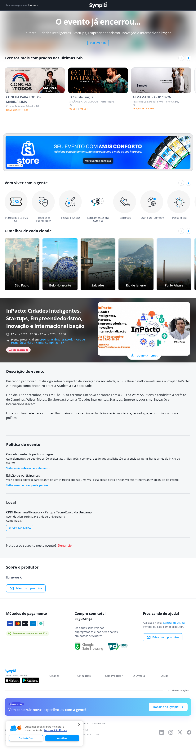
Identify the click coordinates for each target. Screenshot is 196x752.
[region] (44, 733)
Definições (26, 738)
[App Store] (12, 680)
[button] (16, 728)
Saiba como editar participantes (27, 485)
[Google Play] (30, 680)
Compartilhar (147, 355)
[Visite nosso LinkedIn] (161, 732)
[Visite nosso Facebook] (189, 732)
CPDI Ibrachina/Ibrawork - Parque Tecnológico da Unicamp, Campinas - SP (48, 341)
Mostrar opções (180, 690)
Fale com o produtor (29, 588)
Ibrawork (33, 5)
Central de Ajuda (174, 623)
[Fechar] (79, 724)
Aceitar (62, 738)
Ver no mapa (21, 528)
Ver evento (98, 43)
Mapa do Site (98, 723)
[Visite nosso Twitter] (180, 732)
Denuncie (65, 545)
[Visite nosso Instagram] (170, 732)
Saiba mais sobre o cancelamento (28, 468)
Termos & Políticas (55, 730)
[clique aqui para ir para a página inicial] (98, 5)
